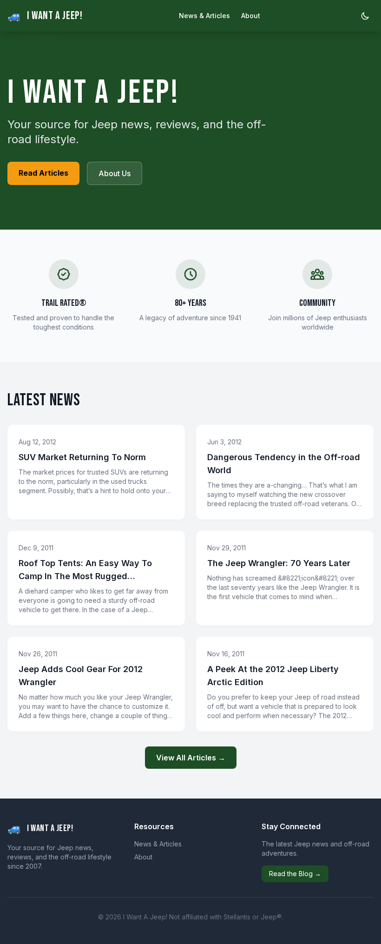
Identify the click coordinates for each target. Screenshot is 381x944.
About (250, 16)
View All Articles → (190, 757)
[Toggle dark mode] (365, 15)
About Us (115, 173)
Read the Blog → (295, 874)
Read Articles (43, 173)
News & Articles (204, 16)
